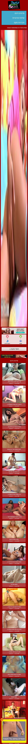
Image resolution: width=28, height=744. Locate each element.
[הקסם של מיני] (14, 574)
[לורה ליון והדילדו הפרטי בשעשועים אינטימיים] (14, 642)
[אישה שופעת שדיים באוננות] (14, 439)
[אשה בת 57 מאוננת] (14, 709)
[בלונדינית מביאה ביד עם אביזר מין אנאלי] (14, 597)
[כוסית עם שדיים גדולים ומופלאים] (14, 417)
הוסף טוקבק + (14, 349)
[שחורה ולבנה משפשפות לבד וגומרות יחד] (14, 507)
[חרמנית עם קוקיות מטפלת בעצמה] (14, 394)
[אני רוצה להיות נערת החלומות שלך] (14, 371)
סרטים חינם (19, 13)
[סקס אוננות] (14, 687)
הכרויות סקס (19, 22)
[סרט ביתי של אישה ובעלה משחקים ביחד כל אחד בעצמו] (14, 619)
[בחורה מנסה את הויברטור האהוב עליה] (14, 552)
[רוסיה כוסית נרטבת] (14, 529)
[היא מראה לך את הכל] (14, 462)
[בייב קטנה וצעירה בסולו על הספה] (14, 484)
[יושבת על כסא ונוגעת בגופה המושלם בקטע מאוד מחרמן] (14, 664)
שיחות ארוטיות (18, 18)
